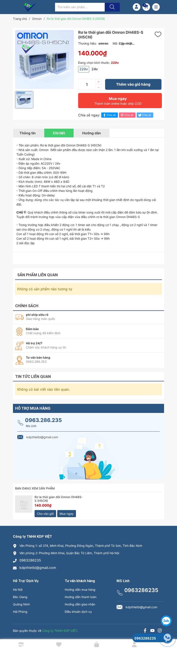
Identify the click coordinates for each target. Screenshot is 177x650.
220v (83, 69)
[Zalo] (152, 631)
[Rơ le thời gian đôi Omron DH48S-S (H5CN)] (23, 506)
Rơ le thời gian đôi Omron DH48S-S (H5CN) (59, 498)
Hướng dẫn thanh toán (80, 597)
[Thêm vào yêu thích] (159, 34)
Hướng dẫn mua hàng (80, 589)
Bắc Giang (20, 597)
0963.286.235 (43, 420)
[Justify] (111, 7)
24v (95, 69)
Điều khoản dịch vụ (78, 611)
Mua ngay (117, 100)
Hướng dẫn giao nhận (80, 604)
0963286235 (30, 560)
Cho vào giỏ (45, 513)
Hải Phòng (20, 611)
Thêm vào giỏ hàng (133, 84)
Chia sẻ (111, 115)
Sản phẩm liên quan (37, 275)
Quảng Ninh (21, 604)
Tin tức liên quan (33, 376)
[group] (44, 59)
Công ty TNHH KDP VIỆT (59, 630)
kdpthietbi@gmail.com (37, 567)
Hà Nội (17, 589)
